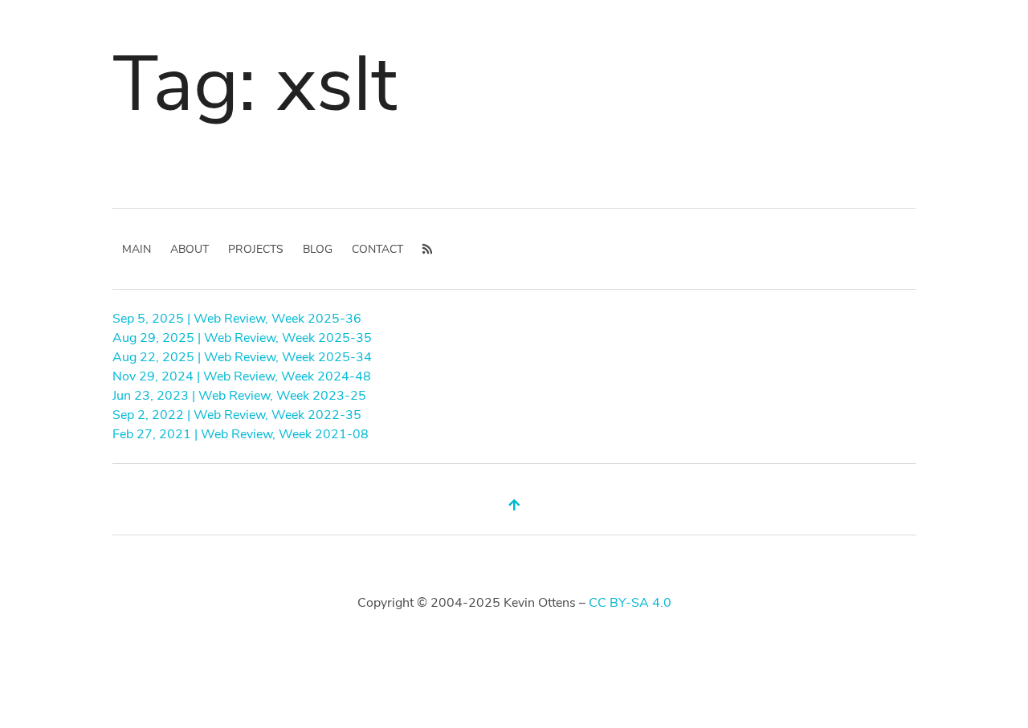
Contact (377, 249)
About (189, 249)
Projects (256, 249)
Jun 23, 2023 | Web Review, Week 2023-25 (239, 396)
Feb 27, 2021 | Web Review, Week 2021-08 (240, 434)
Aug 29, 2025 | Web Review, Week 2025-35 (242, 338)
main (136, 249)
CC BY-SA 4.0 (630, 603)
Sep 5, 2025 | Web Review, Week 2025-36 (236, 318)
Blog (317, 249)
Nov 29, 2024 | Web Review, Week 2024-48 (241, 376)
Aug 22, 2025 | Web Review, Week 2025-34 (242, 357)
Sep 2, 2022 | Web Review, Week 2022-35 (236, 415)
